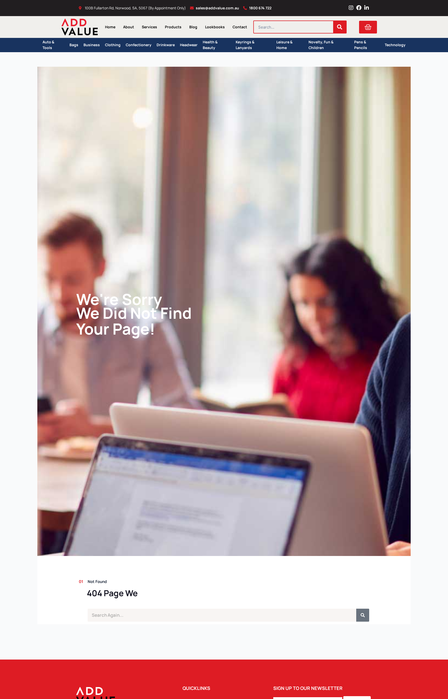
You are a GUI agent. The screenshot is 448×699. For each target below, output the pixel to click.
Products (173, 26)
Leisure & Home (284, 45)
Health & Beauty (210, 45)
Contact (240, 26)
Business (91, 44)
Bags (73, 44)
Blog (193, 26)
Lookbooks (215, 26)
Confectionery (138, 44)
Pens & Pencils (360, 45)
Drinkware (166, 44)
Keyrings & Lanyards (245, 45)
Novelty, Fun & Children (321, 45)
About (128, 26)
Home (110, 26)
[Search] (339, 27)
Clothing (113, 44)
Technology (395, 44)
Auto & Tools (48, 45)
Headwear (189, 44)
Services (149, 26)
